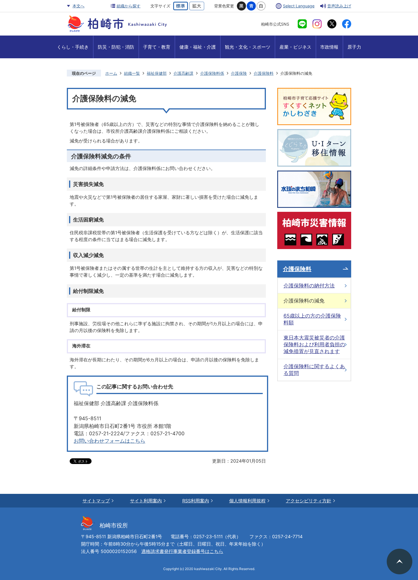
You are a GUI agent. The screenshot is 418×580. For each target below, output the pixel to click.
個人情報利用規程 (247, 501)
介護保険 (239, 73)
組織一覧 (132, 73)
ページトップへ (399, 561)
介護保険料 (264, 73)
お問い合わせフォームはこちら (109, 441)
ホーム (111, 73)
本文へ (78, 5)
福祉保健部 (157, 73)
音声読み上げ (339, 5)
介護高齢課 (183, 73)
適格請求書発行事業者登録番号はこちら (182, 551)
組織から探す (128, 5)
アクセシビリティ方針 (308, 501)
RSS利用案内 (195, 501)
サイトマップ (96, 501)
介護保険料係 (212, 73)
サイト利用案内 (146, 501)
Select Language (298, 5)
